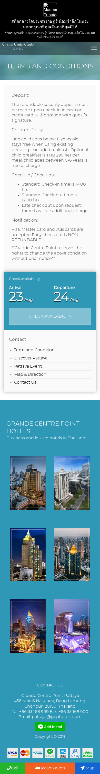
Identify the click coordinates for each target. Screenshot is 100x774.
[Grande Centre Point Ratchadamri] (28, 554)
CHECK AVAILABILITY (50, 316)
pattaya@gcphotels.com (57, 717)
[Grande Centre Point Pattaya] (50, 46)
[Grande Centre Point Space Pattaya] (72, 626)
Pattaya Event (28, 366)
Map (90, 768)
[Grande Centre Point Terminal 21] (72, 554)
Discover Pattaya (30, 358)
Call (14, 768)
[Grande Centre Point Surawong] (28, 483)
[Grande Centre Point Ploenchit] (72, 483)
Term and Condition (34, 350)
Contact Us (25, 382)
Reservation (52, 768)
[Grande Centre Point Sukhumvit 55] (28, 626)
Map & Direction (30, 374)
